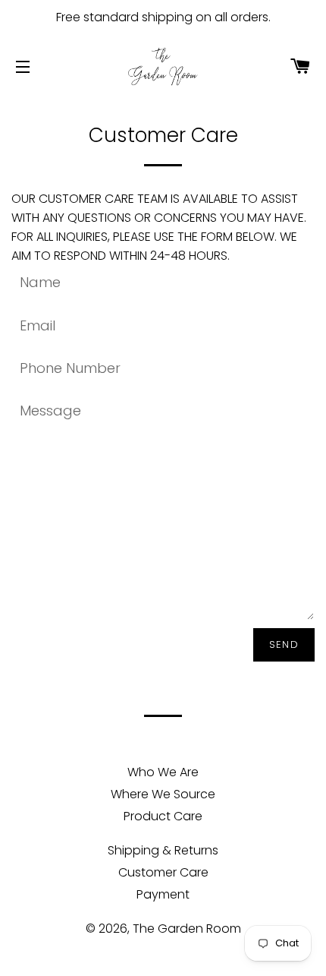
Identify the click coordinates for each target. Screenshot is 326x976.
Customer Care (163, 872)
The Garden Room (187, 928)
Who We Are (163, 772)
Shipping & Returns (163, 850)
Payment (163, 894)
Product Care (163, 816)
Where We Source (163, 794)
